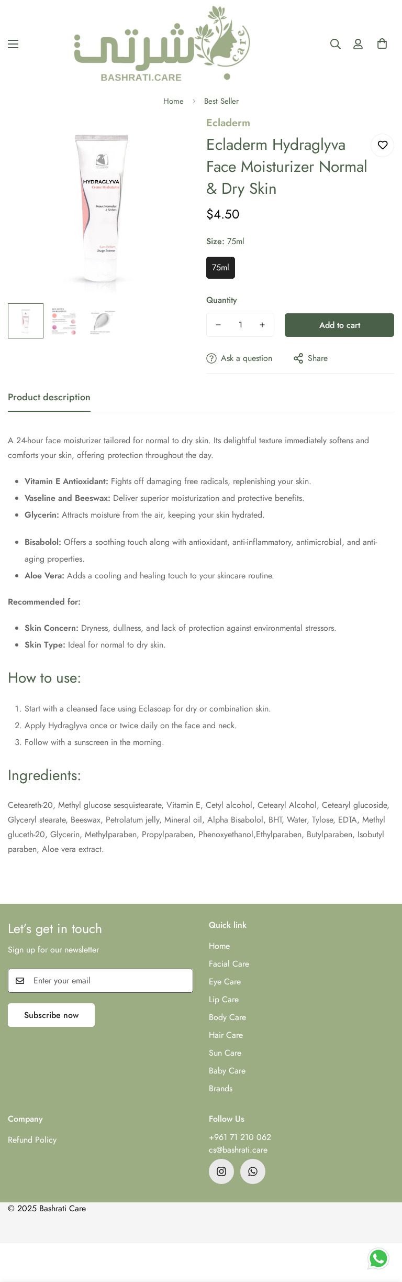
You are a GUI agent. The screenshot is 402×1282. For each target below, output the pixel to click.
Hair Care (226, 1035)
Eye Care (225, 982)
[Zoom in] (173, 137)
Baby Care (227, 1071)
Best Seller (221, 101)
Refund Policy (32, 1140)
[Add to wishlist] (382, 145)
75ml (220, 267)
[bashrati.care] (162, 43)
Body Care (227, 1017)
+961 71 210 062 (240, 1137)
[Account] (358, 44)
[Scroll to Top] (382, 1225)
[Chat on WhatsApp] (378, 1258)
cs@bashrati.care (238, 1150)
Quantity (221, 300)
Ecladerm (228, 122)
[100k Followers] (221, 1171)
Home (173, 101)
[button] (382, 46)
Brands (220, 1088)
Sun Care (225, 1053)
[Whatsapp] (252, 1171)
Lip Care (224, 999)
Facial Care (229, 964)
